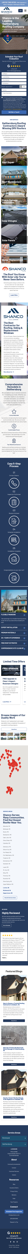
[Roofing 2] (10, 734)
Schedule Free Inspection (14, 1211)
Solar (14, 1198)
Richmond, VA (7, 890)
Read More (14, 1020)
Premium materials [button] (8, 633)
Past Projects (14, 1202)
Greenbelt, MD (6, 863)
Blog (14, 1184)
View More (14, 729)
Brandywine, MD (7, 834)
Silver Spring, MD (7, 881)
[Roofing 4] (23, 734)
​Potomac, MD (6, 875)
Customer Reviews (14, 1171)
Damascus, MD (7, 846)
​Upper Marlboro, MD (8, 884)
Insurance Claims (14, 1187)
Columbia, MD (6, 843)
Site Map (17, 1245)
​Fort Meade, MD (7, 852)
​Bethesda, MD (6, 829)
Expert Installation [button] (9, 627)
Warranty (14, 1195)
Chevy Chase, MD (7, 840)
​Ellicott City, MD (7, 849)
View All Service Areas (10, 897)
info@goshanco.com (14, 1215)
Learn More (14, 295)
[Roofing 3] (17, 734)
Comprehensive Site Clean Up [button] (12, 648)
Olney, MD (5, 873)
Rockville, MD (6, 878)
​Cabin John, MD (7, 837)
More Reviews (6, 925)
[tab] (14, 615)
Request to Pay (14, 1222)
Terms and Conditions (17, 109)
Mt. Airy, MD (6, 870)
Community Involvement (14, 1164)
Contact (14, 1167)
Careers (14, 1175)
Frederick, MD (6, 858)
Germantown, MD (7, 861)
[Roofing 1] (4, 734)
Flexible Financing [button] (8, 614)
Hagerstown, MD (7, 893)
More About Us (8, 372)
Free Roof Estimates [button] (9, 643)
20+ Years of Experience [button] (10, 638)
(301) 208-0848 (14, 1218)
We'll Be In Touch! (14, 112)
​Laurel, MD (5, 867)
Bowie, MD (6, 832)
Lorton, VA (6, 887)
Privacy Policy (8, 109)
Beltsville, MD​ (6, 826)
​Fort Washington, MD (8, 855)
